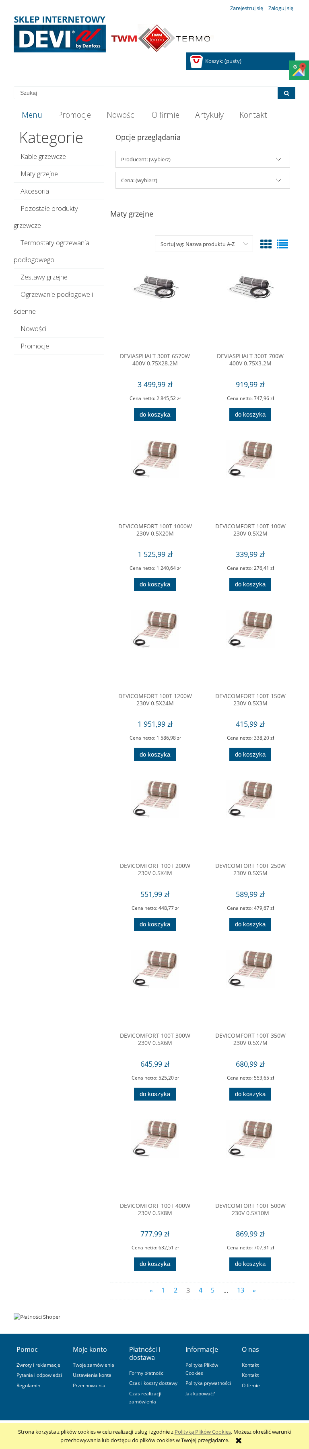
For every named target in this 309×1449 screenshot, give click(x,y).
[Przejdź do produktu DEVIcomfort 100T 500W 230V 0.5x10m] (250, 1158)
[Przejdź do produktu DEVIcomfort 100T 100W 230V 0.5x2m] (250, 478)
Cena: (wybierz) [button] (139, 180)
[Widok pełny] (282, 244)
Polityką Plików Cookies (203, 1431)
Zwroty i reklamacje (38, 1364)
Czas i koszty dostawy (153, 1383)
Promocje (35, 345)
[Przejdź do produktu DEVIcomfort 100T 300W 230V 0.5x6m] (155, 988)
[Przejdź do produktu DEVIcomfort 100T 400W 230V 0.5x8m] (155, 1158)
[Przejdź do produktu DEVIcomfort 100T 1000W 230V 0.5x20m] (155, 478)
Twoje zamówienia (93, 1364)
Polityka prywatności (208, 1383)
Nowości (33, 328)
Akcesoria (35, 191)
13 (240, 1290)
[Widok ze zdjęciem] (266, 244)
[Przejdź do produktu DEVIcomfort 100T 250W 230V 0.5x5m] (250, 818)
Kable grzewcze (43, 156)
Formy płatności (147, 1373)
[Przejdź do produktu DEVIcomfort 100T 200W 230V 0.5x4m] (155, 818)
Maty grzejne (39, 173)
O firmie (251, 1385)
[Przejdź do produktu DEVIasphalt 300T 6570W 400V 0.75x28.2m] (155, 308)
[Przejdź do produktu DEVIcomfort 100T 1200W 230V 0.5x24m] (155, 648)
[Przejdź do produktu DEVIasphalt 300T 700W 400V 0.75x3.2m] (250, 308)
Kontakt (250, 1364)
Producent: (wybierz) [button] (146, 159)
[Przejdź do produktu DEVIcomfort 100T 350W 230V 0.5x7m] (250, 988)
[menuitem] (32, 115)
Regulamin (28, 1385)
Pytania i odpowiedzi (39, 1375)
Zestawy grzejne (44, 276)
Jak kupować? (200, 1393)
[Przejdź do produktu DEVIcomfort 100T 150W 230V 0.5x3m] (250, 648)
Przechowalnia (89, 1385)
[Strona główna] (114, 34)
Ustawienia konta (92, 1375)
